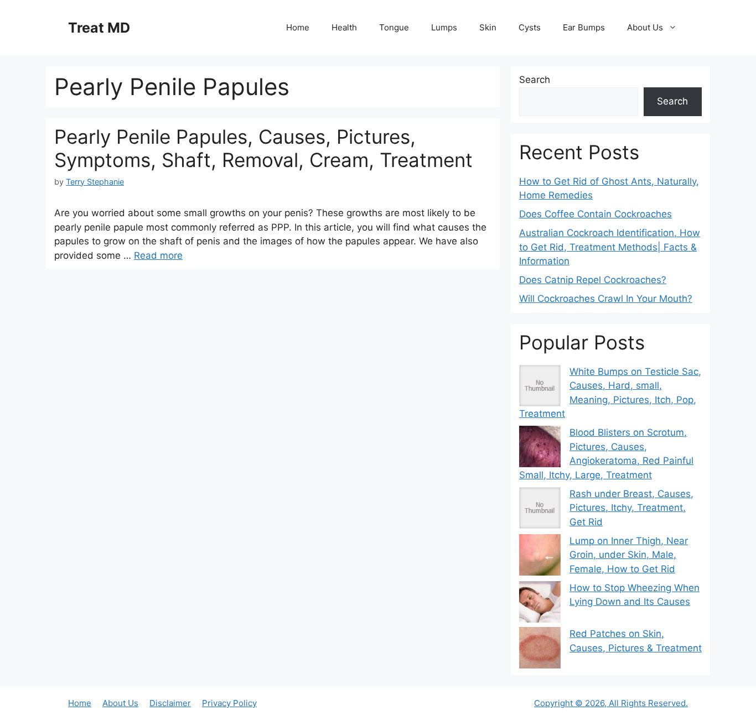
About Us (645, 27)
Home (297, 27)
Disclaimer (170, 703)
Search (534, 79)
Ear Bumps (584, 27)
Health (344, 27)
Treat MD (99, 27)
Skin (487, 27)
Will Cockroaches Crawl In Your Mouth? (605, 298)
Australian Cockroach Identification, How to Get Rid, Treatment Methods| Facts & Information (609, 247)
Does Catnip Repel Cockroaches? (592, 279)
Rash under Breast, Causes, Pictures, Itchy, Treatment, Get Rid (631, 507)
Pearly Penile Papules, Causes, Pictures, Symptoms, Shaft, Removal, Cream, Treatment (263, 148)
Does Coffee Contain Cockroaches (595, 214)
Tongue (394, 27)
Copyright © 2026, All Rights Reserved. (611, 703)
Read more (158, 255)
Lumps (444, 27)
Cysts (530, 27)
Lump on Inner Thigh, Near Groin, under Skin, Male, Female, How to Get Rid (628, 554)
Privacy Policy (229, 703)
